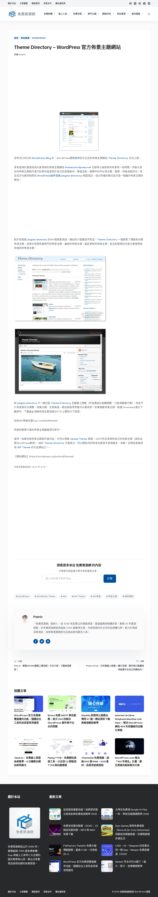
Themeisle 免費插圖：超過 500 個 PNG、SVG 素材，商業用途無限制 (95, 761)
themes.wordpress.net (78, 167)
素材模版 (136, 13)
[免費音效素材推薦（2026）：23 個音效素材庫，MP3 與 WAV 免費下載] (55, 830)
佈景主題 (111, 596)
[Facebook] (130, 3)
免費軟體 (48, 13)
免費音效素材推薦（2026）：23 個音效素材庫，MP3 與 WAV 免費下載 (80, 830)
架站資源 (121, 13)
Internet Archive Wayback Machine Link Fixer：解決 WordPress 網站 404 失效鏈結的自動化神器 (129, 723)
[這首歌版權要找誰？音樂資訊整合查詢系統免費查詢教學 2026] (55, 814)
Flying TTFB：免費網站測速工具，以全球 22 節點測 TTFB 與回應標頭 (62, 761)
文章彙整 (24, 3)
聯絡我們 (36, 3)
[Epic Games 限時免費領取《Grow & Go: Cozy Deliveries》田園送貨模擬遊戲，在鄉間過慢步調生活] (107, 830)
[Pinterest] (140, 3)
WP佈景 (96, 596)
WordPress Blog (41, 158)
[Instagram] (144, 3)
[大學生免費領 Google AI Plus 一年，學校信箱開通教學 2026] (107, 814)
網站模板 (128, 596)
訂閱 (109, 578)
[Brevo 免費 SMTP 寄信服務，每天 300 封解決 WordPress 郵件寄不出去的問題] (62, 704)
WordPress (39, 38)
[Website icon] (42, 641)
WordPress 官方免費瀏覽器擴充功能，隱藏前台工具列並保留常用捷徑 (27, 719)
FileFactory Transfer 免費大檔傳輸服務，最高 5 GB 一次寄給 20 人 (80, 849)
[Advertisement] (79, 83)
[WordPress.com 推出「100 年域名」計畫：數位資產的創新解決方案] (129, 746)
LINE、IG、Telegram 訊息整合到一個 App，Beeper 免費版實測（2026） (132, 849)
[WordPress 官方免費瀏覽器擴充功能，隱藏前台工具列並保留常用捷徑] (28, 704)
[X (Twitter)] (135, 3)
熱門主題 (92, 13)
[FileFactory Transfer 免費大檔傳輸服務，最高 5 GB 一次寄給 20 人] (55, 850)
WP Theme (24, 447)
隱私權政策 (60, 3)
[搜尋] (149, 14)
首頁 (16, 38)
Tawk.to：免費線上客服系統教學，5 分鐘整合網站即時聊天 (27, 761)
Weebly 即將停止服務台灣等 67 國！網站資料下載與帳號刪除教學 (95, 719)
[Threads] (149, 3)
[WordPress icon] (48, 641)
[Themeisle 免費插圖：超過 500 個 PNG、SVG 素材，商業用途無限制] (95, 746)
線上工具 (62, 13)
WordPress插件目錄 (48, 175)
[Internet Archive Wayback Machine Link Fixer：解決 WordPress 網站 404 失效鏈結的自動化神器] (129, 704)
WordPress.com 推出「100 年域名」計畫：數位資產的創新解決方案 (128, 761)
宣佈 (77, 158)
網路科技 (106, 13)
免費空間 (77, 13)
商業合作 (48, 3)
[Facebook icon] (35, 641)
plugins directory (71, 175)
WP (64, 596)
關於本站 (12, 3)
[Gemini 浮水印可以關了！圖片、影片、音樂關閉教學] (107, 866)
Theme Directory (118, 158)
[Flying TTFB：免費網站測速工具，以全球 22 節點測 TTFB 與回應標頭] (62, 746)
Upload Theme (78, 438)
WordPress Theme (45, 596)
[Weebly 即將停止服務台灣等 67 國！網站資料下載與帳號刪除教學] (95, 704)
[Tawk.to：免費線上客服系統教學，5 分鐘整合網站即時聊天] (28, 746)
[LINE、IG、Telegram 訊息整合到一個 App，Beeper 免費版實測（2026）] (107, 850)
